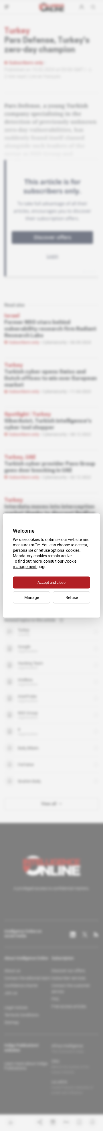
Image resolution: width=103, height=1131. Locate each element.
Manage (31, 597)
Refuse (72, 597)
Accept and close (51, 582)
